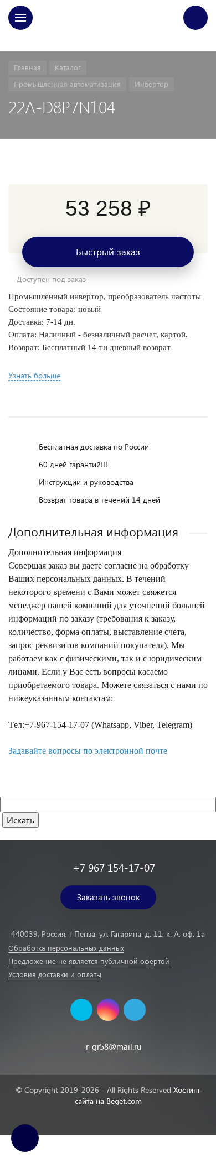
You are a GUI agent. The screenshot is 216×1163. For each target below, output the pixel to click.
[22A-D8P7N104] (108, 167)
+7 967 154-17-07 (114, 867)
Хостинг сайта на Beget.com (138, 1095)
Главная (108, 40)
